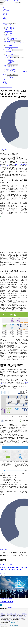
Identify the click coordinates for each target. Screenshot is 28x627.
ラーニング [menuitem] (8, 52)
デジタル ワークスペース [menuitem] (11, 47)
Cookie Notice (12, 622)
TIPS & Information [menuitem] (9, 76)
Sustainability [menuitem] (8, 68)
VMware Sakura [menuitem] (9, 70)
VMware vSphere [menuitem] (9, 35)
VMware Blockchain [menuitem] (9, 24)
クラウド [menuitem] (7, 44)
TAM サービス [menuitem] (8, 51)
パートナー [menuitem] (5, 55)
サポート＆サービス (8, 10)
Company (5, 13)
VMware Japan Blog (14, 0)
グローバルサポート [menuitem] (10, 54)
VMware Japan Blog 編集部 (6, 607)
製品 (4, 7)
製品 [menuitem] (4, 23)
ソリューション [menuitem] (6, 41)
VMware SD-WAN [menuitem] (9, 32)
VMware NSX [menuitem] (8, 31)
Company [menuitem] (5, 65)
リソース (5, 14)
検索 (1, 2)
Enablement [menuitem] (10, 60)
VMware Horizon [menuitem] (9, 29)
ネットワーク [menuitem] (8, 48)
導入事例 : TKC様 (6, 602)
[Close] (25, 610)
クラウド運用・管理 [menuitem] (10, 39)
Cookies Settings (14, 625)
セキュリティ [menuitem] (8, 45)
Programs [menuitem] (10, 62)
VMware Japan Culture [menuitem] (10, 69)
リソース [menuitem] (5, 74)
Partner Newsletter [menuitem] (9, 57)
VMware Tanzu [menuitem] (8, 33)
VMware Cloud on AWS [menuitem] (10, 28)
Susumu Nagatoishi (4, 573)
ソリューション (6, 9)
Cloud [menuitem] (9, 59)
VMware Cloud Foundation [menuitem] (11, 27)
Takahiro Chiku (3, 149)
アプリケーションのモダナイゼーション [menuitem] (15, 42)
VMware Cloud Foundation (6, 87)
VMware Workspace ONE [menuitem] (11, 38)
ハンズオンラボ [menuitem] (9, 77)
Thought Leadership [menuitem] (9, 66)
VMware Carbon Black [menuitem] (10, 26)
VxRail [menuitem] (7, 37)
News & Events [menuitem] (11, 61)
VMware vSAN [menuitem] (8, 34)
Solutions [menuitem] (10, 63)
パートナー (5, 12)
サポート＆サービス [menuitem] (8, 49)
